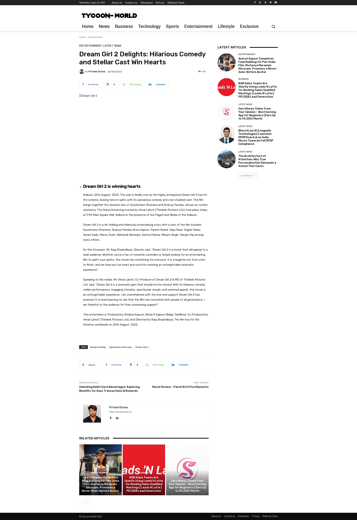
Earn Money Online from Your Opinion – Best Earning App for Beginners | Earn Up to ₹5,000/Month (187, 485)
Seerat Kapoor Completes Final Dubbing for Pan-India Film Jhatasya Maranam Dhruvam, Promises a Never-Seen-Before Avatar (100, 484)
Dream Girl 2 (142, 347)
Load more (246, 175)
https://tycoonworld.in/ (120, 412)
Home (82, 37)
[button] (273, 26)
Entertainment (95, 37)
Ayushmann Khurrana (121, 347)
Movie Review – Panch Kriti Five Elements (180, 387)
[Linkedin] (117, 417)
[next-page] (87, 501)
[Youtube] (276, 3)
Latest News (112, 45)
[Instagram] (260, 3)
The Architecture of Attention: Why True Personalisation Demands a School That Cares (257, 161)
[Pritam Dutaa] (82, 71)
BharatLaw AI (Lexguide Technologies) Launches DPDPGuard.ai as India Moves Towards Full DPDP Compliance (255, 137)
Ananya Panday (98, 347)
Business (143, 473)
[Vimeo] (270, 3)
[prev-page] (81, 501)
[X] (265, 3)
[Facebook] (255, 3)
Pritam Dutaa (97, 71)
